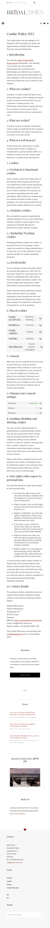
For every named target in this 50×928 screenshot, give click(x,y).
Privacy (9, 885)
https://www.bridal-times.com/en (28, 620)
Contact (9, 878)
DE (8, 3)
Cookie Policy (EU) (13, 888)
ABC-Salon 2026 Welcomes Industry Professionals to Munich (23, 725)
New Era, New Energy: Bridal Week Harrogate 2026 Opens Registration (22, 713)
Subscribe (25, 675)
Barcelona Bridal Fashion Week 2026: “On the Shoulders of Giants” (24, 737)
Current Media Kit (19, 814)
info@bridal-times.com (14, 862)
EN (11, 3)
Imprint (9, 881)
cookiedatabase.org (15, 634)
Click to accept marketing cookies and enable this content (25, 777)
